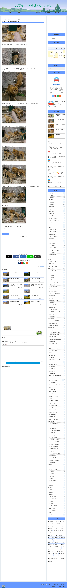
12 (56, 53)
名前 (3, 356)
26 (56, 57)
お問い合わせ (49, 584)
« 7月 (49, 62)
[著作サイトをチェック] (19, 263)
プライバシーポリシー (56, 584)
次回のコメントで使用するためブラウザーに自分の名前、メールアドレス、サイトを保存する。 (23, 361)
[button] (37, 256)
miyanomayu (56, 84)
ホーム (41, 584)
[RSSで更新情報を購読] (27, 263)
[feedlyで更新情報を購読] (24, 263)
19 (56, 55)
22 (64, 55)
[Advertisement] (23, 244)
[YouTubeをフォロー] (22, 263)
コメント (4, 344)
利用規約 (44, 584)
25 (54, 57)
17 (51, 55)
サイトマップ (63, 584)
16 (49, 55)
